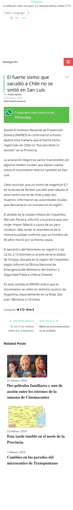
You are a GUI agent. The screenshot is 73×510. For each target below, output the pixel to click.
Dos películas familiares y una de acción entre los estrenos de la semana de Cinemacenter (35, 391)
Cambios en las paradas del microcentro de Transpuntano (32, 460)
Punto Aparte (15, 94)
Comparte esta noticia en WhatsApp (34, 114)
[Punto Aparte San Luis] (36, 49)
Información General (14, 101)
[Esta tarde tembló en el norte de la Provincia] (27, 427)
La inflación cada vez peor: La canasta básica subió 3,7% (37, 5)
